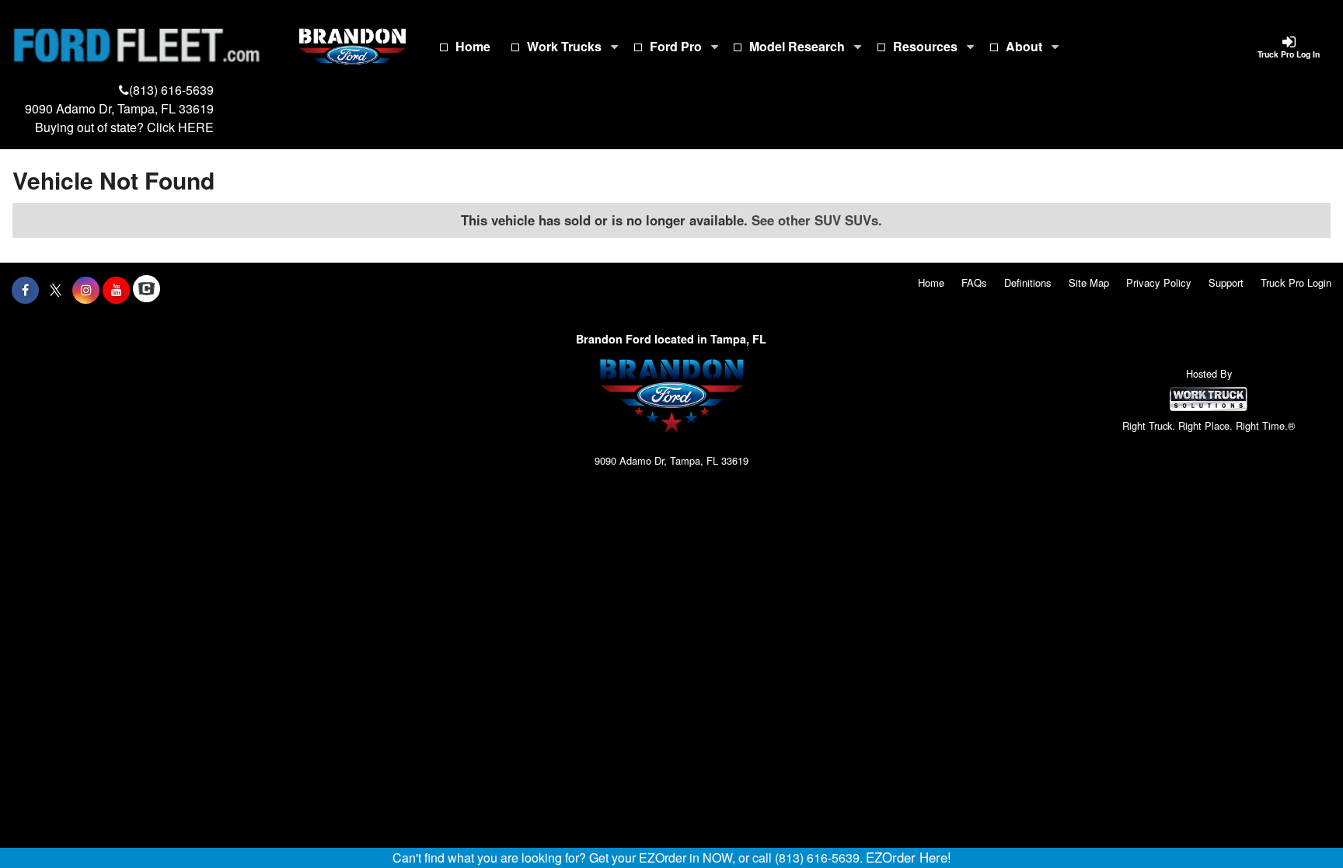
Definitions (1028, 282)
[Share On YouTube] (116, 290)
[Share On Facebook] (25, 290)
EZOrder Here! (908, 857)
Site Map (1089, 282)
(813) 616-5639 (171, 90)
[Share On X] (55, 290)
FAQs (974, 282)
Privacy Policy (1158, 282)
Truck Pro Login (1296, 282)
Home (472, 46)
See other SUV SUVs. (817, 220)
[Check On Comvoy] (146, 290)
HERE (196, 127)
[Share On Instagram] (85, 290)
